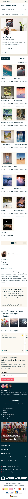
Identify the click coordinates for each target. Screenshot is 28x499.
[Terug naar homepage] (9, 5)
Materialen (4, 449)
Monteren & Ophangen (9, 416)
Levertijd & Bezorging (8, 414)
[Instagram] (6, 460)
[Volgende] (24, 243)
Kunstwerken (5, 445)
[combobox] (10, 9)
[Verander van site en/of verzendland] (26, 1)
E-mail (21, 403)
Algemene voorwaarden (11, 483)
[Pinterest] (8, 460)
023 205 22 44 (15, 400)
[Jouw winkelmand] (25, 5)
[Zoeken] (25, 9)
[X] (13, 460)
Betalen (5, 412)
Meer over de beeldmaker (9, 49)
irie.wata (3, 52)
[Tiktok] (15, 460)
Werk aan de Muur (7, 457)
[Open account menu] (23, 5)
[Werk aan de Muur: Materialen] (26, 449)
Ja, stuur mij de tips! (7, 379)
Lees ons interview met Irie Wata (11, 305)
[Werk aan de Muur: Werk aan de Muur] (26, 456)
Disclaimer (20, 483)
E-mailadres (4, 372)
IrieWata (6, 52)
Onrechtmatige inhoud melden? (10, 485)
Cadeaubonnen (7, 419)
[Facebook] (11, 460)
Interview (8, 52)
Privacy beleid (21, 485)
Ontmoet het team (8, 439)
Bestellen (5, 410)
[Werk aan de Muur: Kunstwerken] (26, 445)
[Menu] (2, 5)
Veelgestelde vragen (8, 408)
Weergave (22, 58)
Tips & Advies (5, 453)
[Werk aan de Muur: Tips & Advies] (26, 453)
